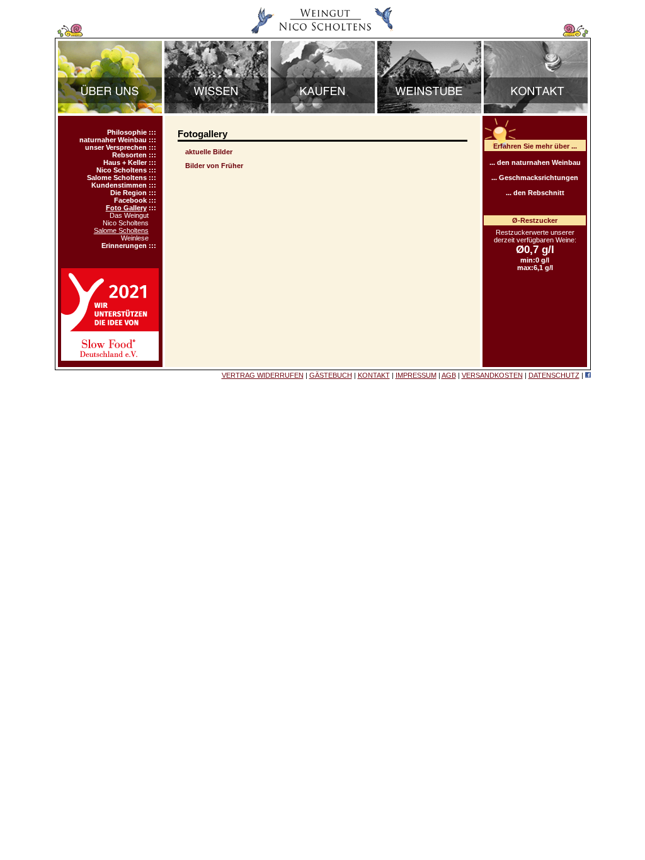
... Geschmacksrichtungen (534, 177)
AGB (449, 375)
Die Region (128, 192)
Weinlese (135, 238)
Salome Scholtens (117, 177)
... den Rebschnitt (535, 192)
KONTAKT (374, 375)
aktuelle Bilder (208, 152)
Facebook (130, 200)
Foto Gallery (126, 208)
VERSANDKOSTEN (492, 375)
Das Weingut (129, 215)
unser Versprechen (116, 147)
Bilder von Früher (214, 165)
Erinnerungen (124, 245)
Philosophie (127, 132)
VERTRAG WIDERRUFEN (263, 375)
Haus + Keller (125, 162)
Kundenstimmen (119, 185)
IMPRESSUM (416, 375)
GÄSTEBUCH (330, 375)
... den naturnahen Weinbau (535, 162)
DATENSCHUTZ (553, 375)
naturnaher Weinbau (113, 140)
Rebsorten (129, 155)
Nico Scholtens (121, 170)
